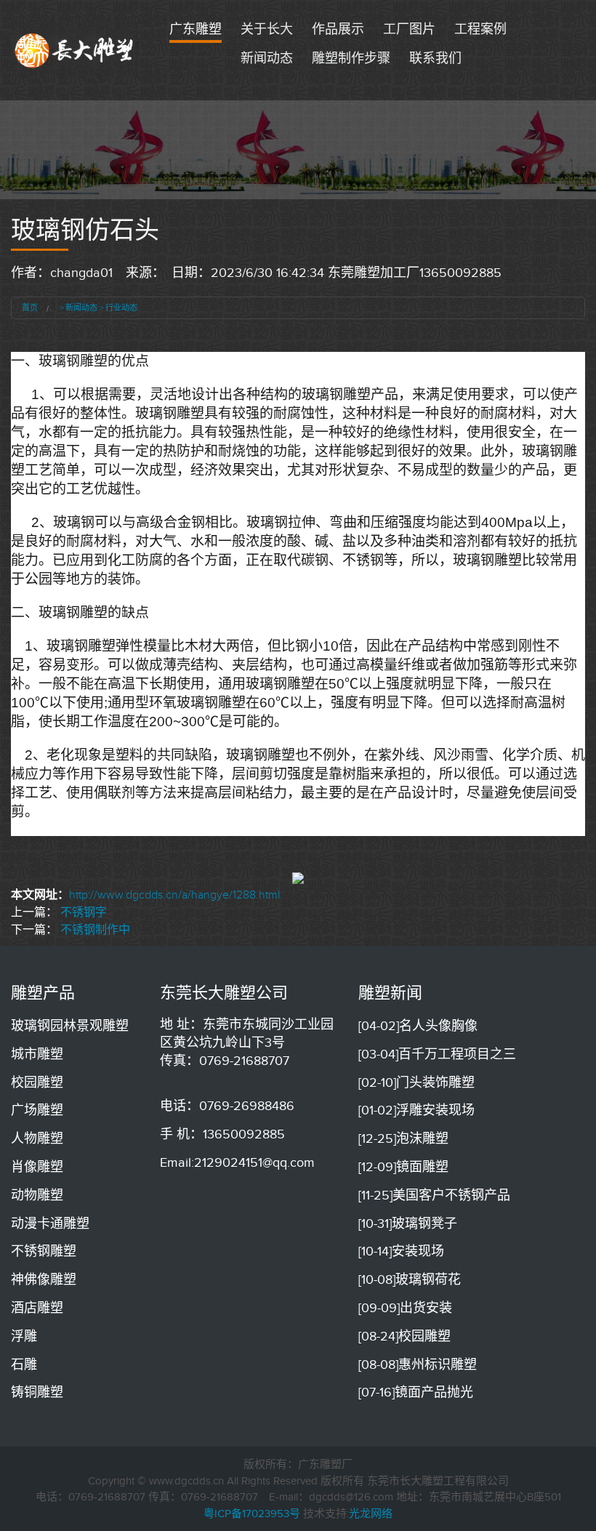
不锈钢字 (83, 912)
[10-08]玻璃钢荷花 (409, 1279)
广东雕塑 (195, 29)
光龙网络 (370, 1513)
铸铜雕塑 (37, 1392)
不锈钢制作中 (95, 929)
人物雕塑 (37, 1138)
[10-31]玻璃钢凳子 (407, 1223)
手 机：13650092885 (222, 1134)
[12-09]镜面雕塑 (403, 1167)
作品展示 (338, 29)
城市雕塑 (37, 1054)
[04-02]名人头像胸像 (418, 1025)
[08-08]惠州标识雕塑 (417, 1364)
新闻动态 (267, 58)
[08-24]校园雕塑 (404, 1336)
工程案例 (480, 29)
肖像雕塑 (37, 1167)
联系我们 (435, 58)
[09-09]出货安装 (405, 1308)
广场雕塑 (37, 1110)
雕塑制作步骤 (351, 58)
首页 (30, 307)
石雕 (24, 1364)
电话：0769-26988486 (227, 1105)
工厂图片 (409, 29)
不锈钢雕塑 (43, 1251)
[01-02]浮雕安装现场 (416, 1110)
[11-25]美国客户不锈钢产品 (434, 1195)
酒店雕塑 (37, 1308)
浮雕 (24, 1336)
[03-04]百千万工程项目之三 (437, 1054)
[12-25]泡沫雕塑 (403, 1138)
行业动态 (121, 307)
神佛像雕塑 (43, 1279)
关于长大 (267, 29)
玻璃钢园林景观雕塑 (70, 1025)
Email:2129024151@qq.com (237, 1162)
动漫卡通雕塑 (50, 1223)
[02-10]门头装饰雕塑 (416, 1082)
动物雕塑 (37, 1195)
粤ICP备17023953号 (252, 1513)
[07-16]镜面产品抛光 (415, 1392)
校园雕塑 (37, 1082)
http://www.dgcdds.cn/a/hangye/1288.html (174, 894)
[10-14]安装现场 (401, 1251)
